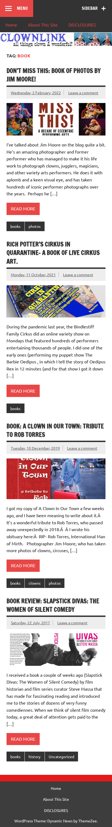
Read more (23, 208)
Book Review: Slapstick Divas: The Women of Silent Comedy (53, 605)
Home (11, 24)
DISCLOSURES (82, 24)
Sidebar (90, 8)
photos (35, 226)
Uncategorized (61, 756)
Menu (22, 8)
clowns (35, 583)
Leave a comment (83, 92)
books (15, 226)
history (35, 756)
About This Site (43, 24)
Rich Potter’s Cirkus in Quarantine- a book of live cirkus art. (53, 253)
